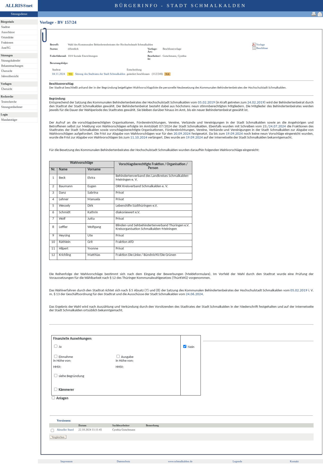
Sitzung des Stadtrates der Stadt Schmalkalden (100, 73)
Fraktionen (7, 42)
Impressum (67, 461)
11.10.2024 (138, 137)
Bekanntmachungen (12, 65)
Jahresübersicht (9, 76)
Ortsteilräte (7, 37)
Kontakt (294, 461)
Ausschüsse (8, 32)
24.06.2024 (194, 294)
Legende (237, 461)
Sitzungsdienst (19, 14)
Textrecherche (9, 101)
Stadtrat (5, 27)
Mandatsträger (9, 119)
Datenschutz (123, 461)
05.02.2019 (206, 102)
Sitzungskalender (10, 60)
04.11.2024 (58, 73)
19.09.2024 (234, 134)
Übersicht (6, 71)
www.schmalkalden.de (180, 461)
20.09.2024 (182, 134)
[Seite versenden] (320, 14)
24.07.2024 (277, 126)
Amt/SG (6, 47)
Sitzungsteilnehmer (11, 107)
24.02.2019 (255, 102)
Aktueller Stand (65, 429)
